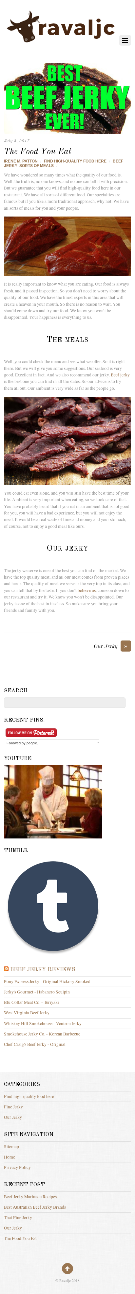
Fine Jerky (13, 1107)
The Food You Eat (37, 152)
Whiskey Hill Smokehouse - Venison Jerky (43, 1023)
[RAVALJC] (61, 43)
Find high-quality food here (75, 161)
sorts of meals (36, 166)
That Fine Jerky (18, 1217)
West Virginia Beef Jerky (26, 1013)
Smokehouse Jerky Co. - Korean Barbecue (42, 1034)
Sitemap (11, 1146)
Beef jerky (120, 375)
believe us (87, 590)
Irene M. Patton (21, 161)
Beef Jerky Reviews (42, 969)
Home (9, 1157)
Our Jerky (110, 646)
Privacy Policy (17, 1167)
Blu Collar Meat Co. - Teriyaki (31, 1002)
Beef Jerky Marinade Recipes (30, 1197)
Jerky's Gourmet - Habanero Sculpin (37, 992)
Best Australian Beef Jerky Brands (35, 1207)
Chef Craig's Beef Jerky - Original (35, 1044)
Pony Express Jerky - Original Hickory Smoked (47, 981)
